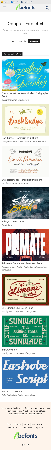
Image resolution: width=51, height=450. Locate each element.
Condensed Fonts (9, 267)
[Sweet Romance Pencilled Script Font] (25, 161)
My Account (28, 2)
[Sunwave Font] (25, 331)
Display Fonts (22, 267)
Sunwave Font (9, 349)
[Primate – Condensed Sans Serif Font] (25, 245)
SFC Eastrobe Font (12, 391)
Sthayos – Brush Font (13, 221)
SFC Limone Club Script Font (17, 308)
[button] (47, 8)
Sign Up (15, 2)
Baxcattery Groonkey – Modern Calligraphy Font (25, 95)
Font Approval (14, 427)
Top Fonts (39, 427)
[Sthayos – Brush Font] (25, 203)
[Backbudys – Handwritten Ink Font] (25, 120)
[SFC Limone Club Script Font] (25, 289)
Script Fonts (24, 183)
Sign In (4, 2)
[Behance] (23, 444)
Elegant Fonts (23, 99)
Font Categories (35, 267)
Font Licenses (37, 424)
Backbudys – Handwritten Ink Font (20, 138)
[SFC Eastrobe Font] (25, 373)
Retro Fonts (19, 353)
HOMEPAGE (34, 41)
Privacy (18, 424)
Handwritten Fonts (38, 141)
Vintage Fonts (31, 311)
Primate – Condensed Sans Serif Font (22, 263)
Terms (9, 424)
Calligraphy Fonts (9, 99)
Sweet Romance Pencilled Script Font (22, 179)
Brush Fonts (7, 225)
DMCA (26, 424)
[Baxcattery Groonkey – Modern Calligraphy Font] (25, 75)
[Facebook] (28, 444)
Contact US (28, 427)
